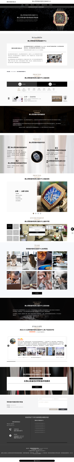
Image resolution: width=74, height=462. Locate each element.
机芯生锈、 (9, 153)
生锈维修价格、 (24, 152)
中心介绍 (37, 4)
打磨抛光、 (22, 165)
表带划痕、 (13, 155)
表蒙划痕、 (18, 155)
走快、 (14, 150)
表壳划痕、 (9, 155)
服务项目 (27, 4)
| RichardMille (13, 71)
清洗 (12, 167)
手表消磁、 (52, 154)
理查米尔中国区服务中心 (39, 420)
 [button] (8, 345)
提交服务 (62, 409)
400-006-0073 (53, 409)
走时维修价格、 (10, 150)
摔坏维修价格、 (23, 155)
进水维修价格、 (10, 152)
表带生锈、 (18, 153)
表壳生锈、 (13, 153)
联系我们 (50, 4)
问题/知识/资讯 (44, 4)
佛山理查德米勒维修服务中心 (36, 357)
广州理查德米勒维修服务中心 (40, 428)
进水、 (14, 152)
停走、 (19, 150)
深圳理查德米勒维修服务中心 (40, 430)
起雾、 (19, 152)
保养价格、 (9, 165)
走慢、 (17, 150)
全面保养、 (9, 167)
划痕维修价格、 (23, 153)
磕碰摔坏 (9, 156)
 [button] (65, 345)
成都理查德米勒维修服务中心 (40, 432)
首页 (22, 4)
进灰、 (17, 152)
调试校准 (56, 154)
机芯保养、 (18, 165)
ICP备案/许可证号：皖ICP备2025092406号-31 (37, 450)
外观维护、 (13, 165)
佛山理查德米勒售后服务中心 (41, 1)
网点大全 (32, 4)
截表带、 (48, 154)
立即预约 (37, 232)
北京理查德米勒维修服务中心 (40, 423)
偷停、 (22, 150)
